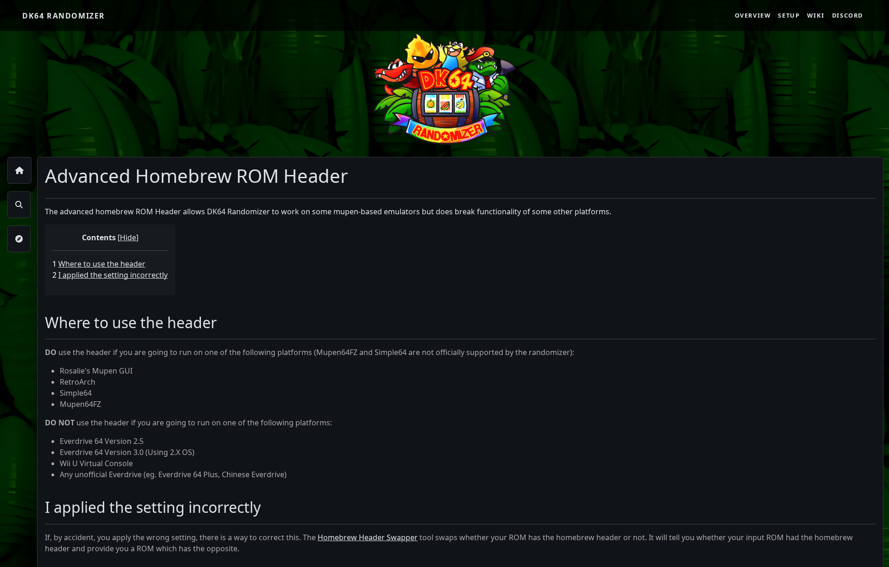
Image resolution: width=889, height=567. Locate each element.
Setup (789, 15)
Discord (847, 15)
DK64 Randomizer (63, 16)
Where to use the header (101, 264)
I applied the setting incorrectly (113, 275)
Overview (753, 15)
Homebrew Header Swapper (368, 537)
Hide (128, 237)
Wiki (815, 15)
